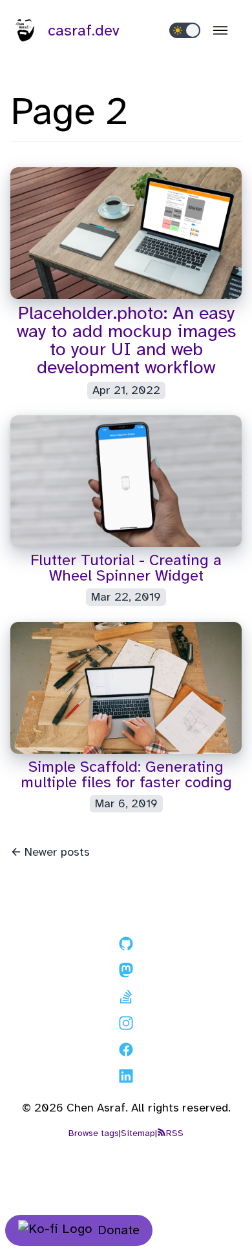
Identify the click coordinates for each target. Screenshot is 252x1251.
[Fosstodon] (126, 972)
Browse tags (93, 1133)
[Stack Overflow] (126, 999)
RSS (175, 1133)
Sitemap (138, 1133)
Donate (119, 1230)
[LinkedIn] (126, 1078)
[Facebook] (126, 1052)
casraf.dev (84, 30)
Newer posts (57, 852)
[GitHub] (126, 946)
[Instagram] (126, 1025)
